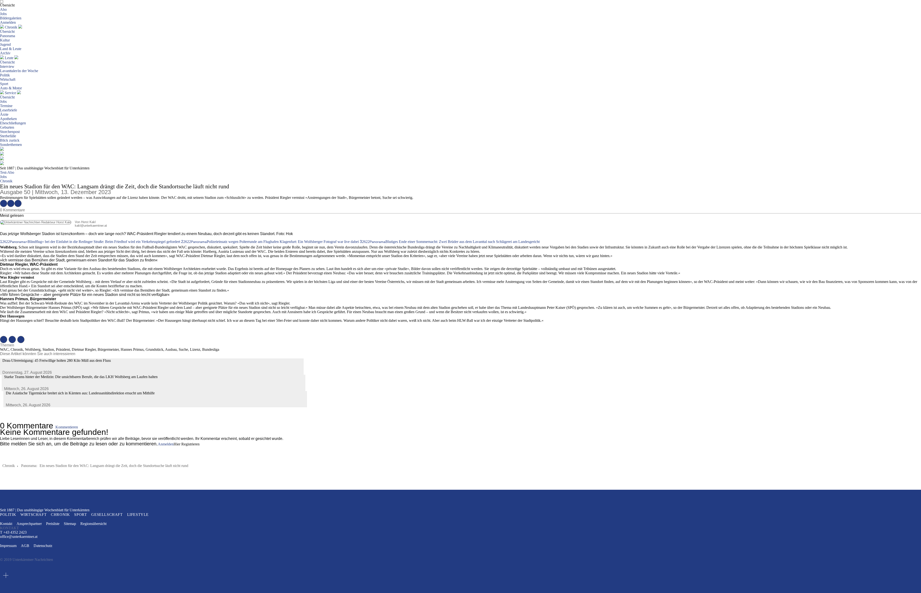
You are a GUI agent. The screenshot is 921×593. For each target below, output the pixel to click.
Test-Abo (7, 172)
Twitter (10, 203)
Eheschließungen (13, 123)
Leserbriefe (8, 110)
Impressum (8, 546)
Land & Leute (10, 49)
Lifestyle (138, 514)
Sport (4, 84)
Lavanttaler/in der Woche (19, 71)
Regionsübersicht (93, 524)
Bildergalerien (10, 18)
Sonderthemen (11, 145)
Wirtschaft (7, 79)
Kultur (5, 40)
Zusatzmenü (6, 575)
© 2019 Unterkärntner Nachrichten (26, 560)
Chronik (11, 27)
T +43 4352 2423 (13, 532)
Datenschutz (43, 546)
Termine (6, 106)
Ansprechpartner (29, 524)
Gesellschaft (107, 514)
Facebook (3, 203)
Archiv (5, 53)
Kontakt (6, 524)
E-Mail (18, 203)
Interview (7, 66)
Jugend (5, 44)
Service (10, 93)
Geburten (7, 127)
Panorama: (29, 466)
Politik (5, 75)
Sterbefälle (8, 136)
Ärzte (4, 114)
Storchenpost (10, 132)
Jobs (3, 14)
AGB (25, 546)
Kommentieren (66, 427)
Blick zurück (9, 140)
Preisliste (52, 524)
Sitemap (70, 524)
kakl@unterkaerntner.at (53, 225)
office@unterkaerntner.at (18, 537)
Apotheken (8, 119)
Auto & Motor (11, 88)
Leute (9, 58)
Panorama (7, 36)
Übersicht (7, 5)
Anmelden (8, 22)
